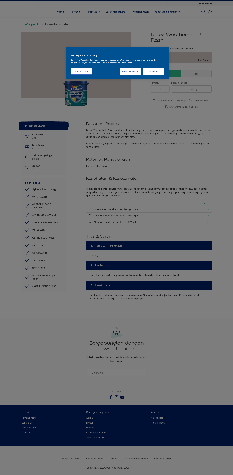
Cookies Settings (82, 71)
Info (130, 62)
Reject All (153, 71)
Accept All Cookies (130, 71)
